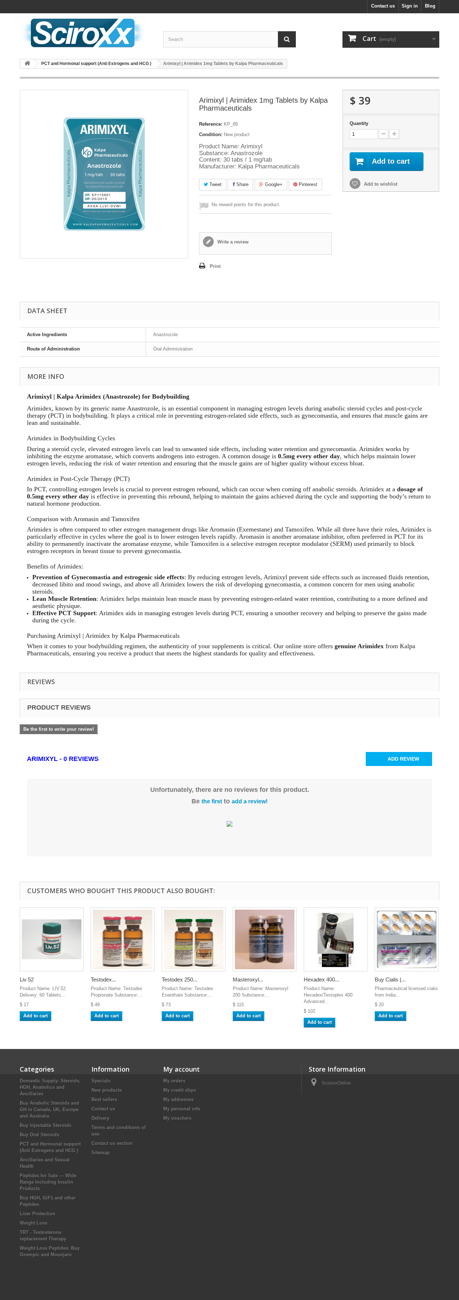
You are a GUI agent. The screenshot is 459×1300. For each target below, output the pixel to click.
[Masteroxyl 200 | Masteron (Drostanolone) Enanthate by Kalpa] (265, 939)
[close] (280, 568)
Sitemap (100, 1152)
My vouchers (177, 1118)
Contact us (383, 6)
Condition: (210, 134)
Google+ (273, 184)
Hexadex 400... (321, 979)
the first (212, 801)
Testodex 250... (179, 979)
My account (181, 1069)
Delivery (100, 1118)
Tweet (215, 184)
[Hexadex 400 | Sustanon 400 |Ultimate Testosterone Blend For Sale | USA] (336, 939)
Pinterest (307, 184)
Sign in (410, 6)
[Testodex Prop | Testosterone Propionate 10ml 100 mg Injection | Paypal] (123, 939)
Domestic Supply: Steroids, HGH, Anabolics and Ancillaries (50, 1087)
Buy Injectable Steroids (45, 1125)
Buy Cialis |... (390, 979)
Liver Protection (37, 1213)
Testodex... (103, 979)
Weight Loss (33, 1223)
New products (106, 1090)
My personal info (181, 1108)
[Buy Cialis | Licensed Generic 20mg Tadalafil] (407, 939)
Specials (100, 1080)
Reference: (210, 124)
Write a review (232, 242)
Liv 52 (27, 979)
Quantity (359, 123)
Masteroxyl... (248, 979)
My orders (174, 1080)
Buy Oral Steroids (39, 1134)
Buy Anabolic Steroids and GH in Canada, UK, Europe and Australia (49, 1109)
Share (242, 184)
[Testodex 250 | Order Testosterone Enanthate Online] (194, 939)
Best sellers (104, 1099)
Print (215, 266)
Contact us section (112, 1143)
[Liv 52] (52, 939)
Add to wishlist (380, 184)
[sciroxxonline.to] (86, 33)
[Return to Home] (27, 63)
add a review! (250, 801)
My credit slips (179, 1090)
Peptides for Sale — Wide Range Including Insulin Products (48, 1182)
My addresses (178, 1099)
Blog (430, 6)
